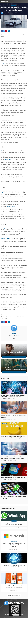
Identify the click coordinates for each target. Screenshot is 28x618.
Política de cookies (16, 613)
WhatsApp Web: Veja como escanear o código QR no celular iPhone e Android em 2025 (14, 523)
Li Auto (15, 316)
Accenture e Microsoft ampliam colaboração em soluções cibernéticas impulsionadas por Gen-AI (14, 545)
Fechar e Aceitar (16, 614)
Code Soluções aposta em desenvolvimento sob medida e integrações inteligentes (13, 395)
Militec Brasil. (8, 45)
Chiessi (4, 398)
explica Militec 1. (11, 206)
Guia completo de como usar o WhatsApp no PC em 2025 (13, 497)
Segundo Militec (5, 238)
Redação (7, 12)
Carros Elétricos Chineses (8, 316)
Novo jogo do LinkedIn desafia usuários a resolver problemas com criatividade (14, 586)
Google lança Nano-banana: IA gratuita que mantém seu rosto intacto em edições (13, 437)
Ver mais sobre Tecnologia (13, 595)
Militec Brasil (20, 316)
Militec (2, 63)
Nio (2, 150)
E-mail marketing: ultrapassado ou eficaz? (13, 477)
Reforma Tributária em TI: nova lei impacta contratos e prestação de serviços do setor (13, 457)
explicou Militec (8, 159)
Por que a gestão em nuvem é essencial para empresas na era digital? (14, 566)
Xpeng (3, 228)
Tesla (2, 318)
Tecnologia (14, 5)
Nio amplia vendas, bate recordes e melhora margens (13, 416)
